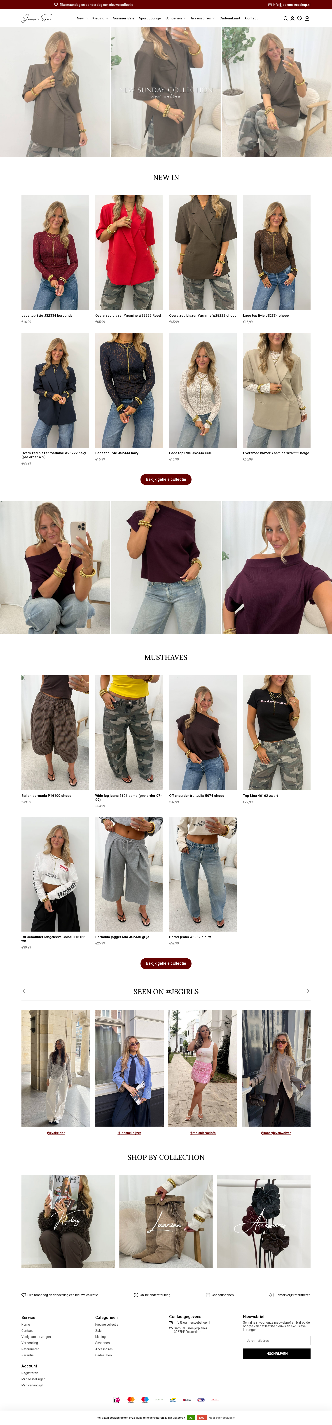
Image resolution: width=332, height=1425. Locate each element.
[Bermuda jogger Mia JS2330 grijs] (129, 874)
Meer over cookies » (222, 1417)
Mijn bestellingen (33, 1379)
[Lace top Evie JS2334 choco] (277, 252)
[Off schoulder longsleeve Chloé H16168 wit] (55, 874)
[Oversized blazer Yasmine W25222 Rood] (129, 252)
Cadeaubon (103, 1355)
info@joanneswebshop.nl (292, 5)
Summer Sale (123, 18)
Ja (190, 1417)
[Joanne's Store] (36, 18)
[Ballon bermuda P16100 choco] (55, 732)
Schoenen (102, 1343)
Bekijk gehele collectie (166, 479)
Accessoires (104, 1349)
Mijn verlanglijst (32, 1385)
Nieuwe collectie (106, 1324)
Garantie (27, 1355)
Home (25, 1324)
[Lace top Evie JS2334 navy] (129, 390)
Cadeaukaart (230, 18)
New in (82, 18)
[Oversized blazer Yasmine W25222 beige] (277, 390)
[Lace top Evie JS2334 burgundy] (55, 252)
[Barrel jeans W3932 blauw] (203, 874)
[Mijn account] (292, 18)
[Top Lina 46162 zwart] (277, 732)
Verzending (29, 1343)
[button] (24, 991)
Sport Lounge (150, 18)
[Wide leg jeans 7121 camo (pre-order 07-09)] (129, 732)
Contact (251, 18)
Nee (201, 1417)
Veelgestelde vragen (36, 1337)
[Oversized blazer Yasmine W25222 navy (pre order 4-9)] (55, 390)
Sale (98, 1330)
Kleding (100, 1337)
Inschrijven (277, 1354)
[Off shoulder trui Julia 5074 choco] (203, 732)
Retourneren (30, 1349)
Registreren (29, 1373)
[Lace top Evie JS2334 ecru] (203, 390)
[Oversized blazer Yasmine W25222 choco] (203, 252)
